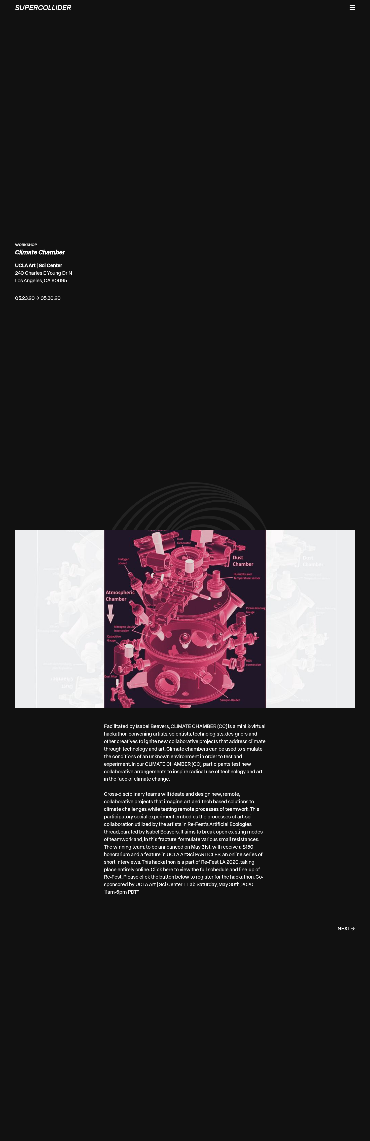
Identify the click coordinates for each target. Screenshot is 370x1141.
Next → (346, 968)
